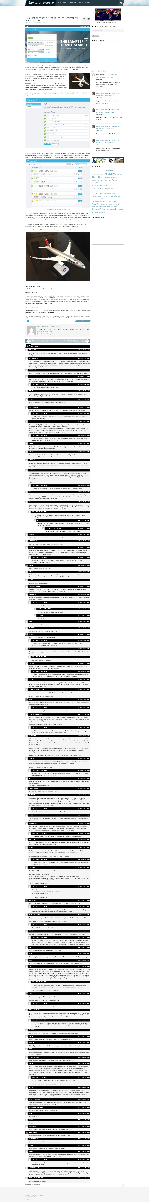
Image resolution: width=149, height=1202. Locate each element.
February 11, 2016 (84, 953)
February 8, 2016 (84, 350)
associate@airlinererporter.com (45, 331)
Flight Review (115, 196)
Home (59, 3)
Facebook (32, 1192)
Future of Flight (95, 198)
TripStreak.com (44, 310)
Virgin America (101, 212)
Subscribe (73, 3)
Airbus (116, 171)
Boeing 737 (95, 183)
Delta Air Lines (97, 193)
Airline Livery (107, 174)
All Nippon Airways (111, 177)
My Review (110, 201)
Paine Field (96, 204)
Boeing (115, 180)
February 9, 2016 (84, 609)
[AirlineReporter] (41, 3)
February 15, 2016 (84, 615)
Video (95, 212)
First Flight (106, 196)
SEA (119, 204)
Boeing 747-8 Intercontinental (105, 183)
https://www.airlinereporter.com (47, 334)
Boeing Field (113, 188)
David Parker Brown (102, 93)
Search (87, 3)
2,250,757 (115, 22)
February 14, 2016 (84, 1077)
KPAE (102, 199)
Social (65, 3)
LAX (106, 199)
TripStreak (59, 67)
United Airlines (116, 209)
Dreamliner (107, 193)
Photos (103, 204)
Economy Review (97, 196)
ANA (109, 180)
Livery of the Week (100, 201)
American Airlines (99, 180)
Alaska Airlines (98, 177)
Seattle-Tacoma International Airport (106, 206)
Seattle (93, 206)
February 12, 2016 (84, 966)
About (80, 3)
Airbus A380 (95, 174)
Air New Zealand (118, 174)
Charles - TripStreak (39, 384)
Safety (115, 204)
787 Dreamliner (107, 171)
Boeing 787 (109, 185)
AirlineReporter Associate (38, 23)
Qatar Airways (109, 204)
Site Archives (28, 1199)
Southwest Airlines (98, 209)
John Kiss (32, 594)
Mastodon (46, 1192)
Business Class (103, 191)
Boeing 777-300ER (97, 185)
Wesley (31, 1113)
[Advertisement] (58, 12)
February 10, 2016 (84, 900)
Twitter (27, 1192)
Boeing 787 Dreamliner (101, 188)
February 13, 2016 (84, 982)
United (107, 209)
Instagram (39, 1192)
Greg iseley (33, 1126)
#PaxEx (99, 171)
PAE (115, 201)
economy (113, 193)
